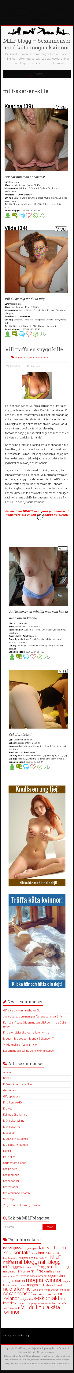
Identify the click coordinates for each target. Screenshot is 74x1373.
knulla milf (53, 1253)
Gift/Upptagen (11, 1096)
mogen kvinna (55, 1276)
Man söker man (12, 1126)
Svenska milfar (59, 1303)
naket (59, 1285)
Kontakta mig (22, 1335)
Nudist (7, 1150)
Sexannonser (42, 357)
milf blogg (49, 1262)
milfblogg (26, 1262)
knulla (43, 1253)
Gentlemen (9, 1090)
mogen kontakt (37, 1276)
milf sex (38, 1271)
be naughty (11, 1248)
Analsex (8, 1072)
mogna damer (14, 1281)
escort (23, 1248)
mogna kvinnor (44, 1280)
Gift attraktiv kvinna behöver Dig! (22, 1010)
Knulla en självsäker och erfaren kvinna (26, 1032)
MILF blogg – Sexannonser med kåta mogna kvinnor (37, 44)
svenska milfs (11, 1308)
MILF (55, 1257)
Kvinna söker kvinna (15, 1114)
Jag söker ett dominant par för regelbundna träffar (33, 1016)
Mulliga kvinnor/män (15, 1144)
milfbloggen (12, 1267)
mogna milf (35, 1285)
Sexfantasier (10, 1187)
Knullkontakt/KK (13, 1102)
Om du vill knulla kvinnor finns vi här (51, 1289)
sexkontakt (46, 1298)
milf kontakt (23, 1271)
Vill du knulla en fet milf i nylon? (21, 1044)
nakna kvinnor (17, 1289)
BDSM (7, 1078)
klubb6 (34, 1253)
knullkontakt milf (26, 1257)
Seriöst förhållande (14, 1162)
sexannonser (17, 1294)
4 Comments (36, 366)
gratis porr (32, 1248)
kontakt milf (42, 1257)
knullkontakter (10, 1258)
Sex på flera (10, 1168)
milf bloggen (27, 1267)
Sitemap (7, 1335)
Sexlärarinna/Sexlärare (17, 1193)
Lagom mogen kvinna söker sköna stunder (28, 1050)
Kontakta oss (16, 1364)
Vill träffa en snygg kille (34, 349)
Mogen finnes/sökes (25, 357)
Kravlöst (8, 1108)
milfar (8, 1262)
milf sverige (22, 1275)
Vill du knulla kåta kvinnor (31, 1309)
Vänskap (8, 1199)
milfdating (9, 1271)
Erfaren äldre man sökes (17, 1084)
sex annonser (42, 1294)
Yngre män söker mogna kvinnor (23, 1205)
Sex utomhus (11, 1174)
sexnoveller (21, 1303)
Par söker (9, 1156)
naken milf (50, 1285)
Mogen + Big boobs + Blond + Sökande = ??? (29, 1038)
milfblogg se (42, 1267)
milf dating (60, 1266)
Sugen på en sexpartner (40, 1303)
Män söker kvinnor (14, 1120)
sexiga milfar (26, 1299)
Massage (8, 1132)
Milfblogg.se (24, 1348)
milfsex (51, 1271)
